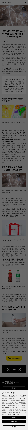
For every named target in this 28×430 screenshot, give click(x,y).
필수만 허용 (14, 421)
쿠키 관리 (14, 426)
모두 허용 (14, 417)
